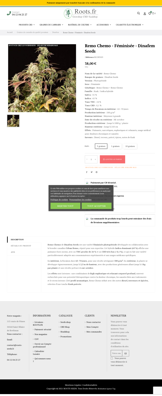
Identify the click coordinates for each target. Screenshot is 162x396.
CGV (37, 339)
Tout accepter (96, 205)
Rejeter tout (65, 205)
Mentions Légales (73, 385)
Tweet (92, 172)
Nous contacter (93, 322)
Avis (13, 252)
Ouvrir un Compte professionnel (42, 345)
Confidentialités (89, 385)
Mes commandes (94, 331)
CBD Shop (65, 327)
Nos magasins (41, 334)
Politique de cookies (59, 199)
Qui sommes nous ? (42, 360)
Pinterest (96, 172)
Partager (87, 172)
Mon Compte (92, 327)
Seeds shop (65, 322)
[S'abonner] (125, 353)
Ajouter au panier (113, 159)
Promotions (65, 336)
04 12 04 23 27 (19, 14)
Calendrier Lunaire (38, 352)
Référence (90, 57)
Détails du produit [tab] (21, 246)
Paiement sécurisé (43, 329)
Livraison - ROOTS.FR (38, 323)
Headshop (65, 331)
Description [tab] (17, 239)
